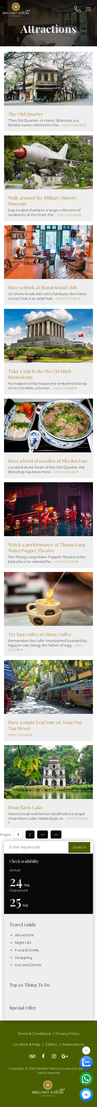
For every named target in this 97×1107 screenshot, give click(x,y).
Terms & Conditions (34, 1033)
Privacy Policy (67, 1033)
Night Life (23, 942)
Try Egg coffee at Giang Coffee (39, 634)
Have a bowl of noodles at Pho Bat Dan (47, 461)
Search (79, 847)
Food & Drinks (27, 950)
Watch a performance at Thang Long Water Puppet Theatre (46, 547)
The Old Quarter (25, 114)
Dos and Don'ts (28, 965)
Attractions (24, 935)
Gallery (51, 1044)
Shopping (23, 957)
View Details (73, 125)
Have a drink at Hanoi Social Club (42, 287)
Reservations (73, 1044)
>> (42, 834)
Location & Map (26, 1044)
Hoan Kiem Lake (25, 807)
